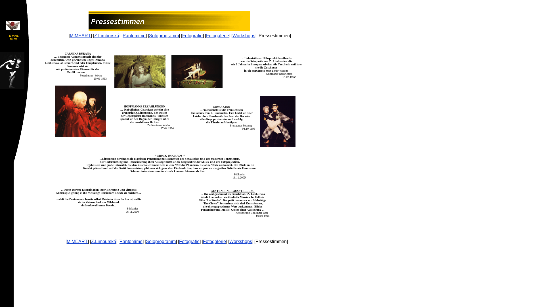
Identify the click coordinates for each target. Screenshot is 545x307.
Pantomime (134, 35)
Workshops (243, 35)
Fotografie (192, 35)
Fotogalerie (217, 35)
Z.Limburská (106, 35)
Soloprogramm (164, 35)
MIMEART (80, 35)
